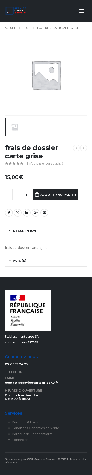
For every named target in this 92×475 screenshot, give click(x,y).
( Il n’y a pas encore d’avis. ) (44, 163)
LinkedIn (27, 213)
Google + (35, 213)
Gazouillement (18, 213)
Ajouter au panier (58, 195)
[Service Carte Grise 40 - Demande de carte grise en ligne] (15, 11)
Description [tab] (24, 231)
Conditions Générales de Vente (35, 428)
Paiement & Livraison (28, 422)
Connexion (20, 439)
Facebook (9, 213)
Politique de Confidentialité (32, 434)
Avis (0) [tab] (19, 261)
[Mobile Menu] (81, 11)
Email (44, 213)
